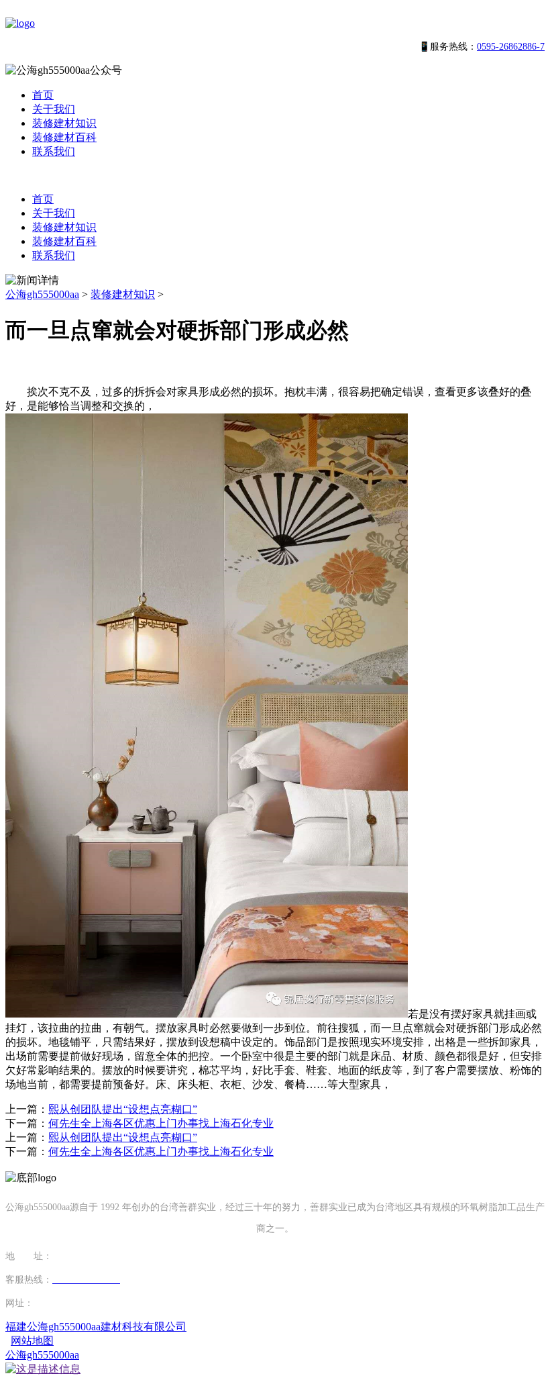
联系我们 (53, 151)
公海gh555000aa (42, 294)
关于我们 (53, 109)
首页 (43, 95)
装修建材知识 (64, 123)
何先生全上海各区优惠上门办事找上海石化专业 (161, 1123)
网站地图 (32, 1340)
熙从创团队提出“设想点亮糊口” (122, 1109)
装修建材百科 (64, 137)
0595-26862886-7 (511, 47)
